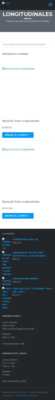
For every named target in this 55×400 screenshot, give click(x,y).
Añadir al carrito (16, 135)
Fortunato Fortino (17, 392)
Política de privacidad (26, 395)
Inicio (5, 44)
